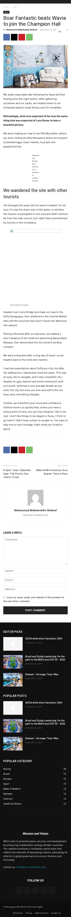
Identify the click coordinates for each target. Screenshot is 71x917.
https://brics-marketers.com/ (35, 515)
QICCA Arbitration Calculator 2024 (43, 638)
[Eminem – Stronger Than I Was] (13, 680)
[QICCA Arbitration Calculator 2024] (13, 644)
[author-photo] (35, 505)
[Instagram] (43, 890)
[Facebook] (6, 37)
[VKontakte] (52, 890)
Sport (15, 6)
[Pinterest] (21, 37)
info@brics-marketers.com (31, 867)
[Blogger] (19, 890)
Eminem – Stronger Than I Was (41, 674)
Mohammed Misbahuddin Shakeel (21, 29)
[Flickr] (35, 890)
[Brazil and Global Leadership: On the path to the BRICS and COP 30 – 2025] (13, 662)
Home (6, 6)
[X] (14, 37)
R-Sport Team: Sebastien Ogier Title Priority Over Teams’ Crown (17, 474)
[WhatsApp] (29, 37)
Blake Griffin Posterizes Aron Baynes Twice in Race (52, 472)
